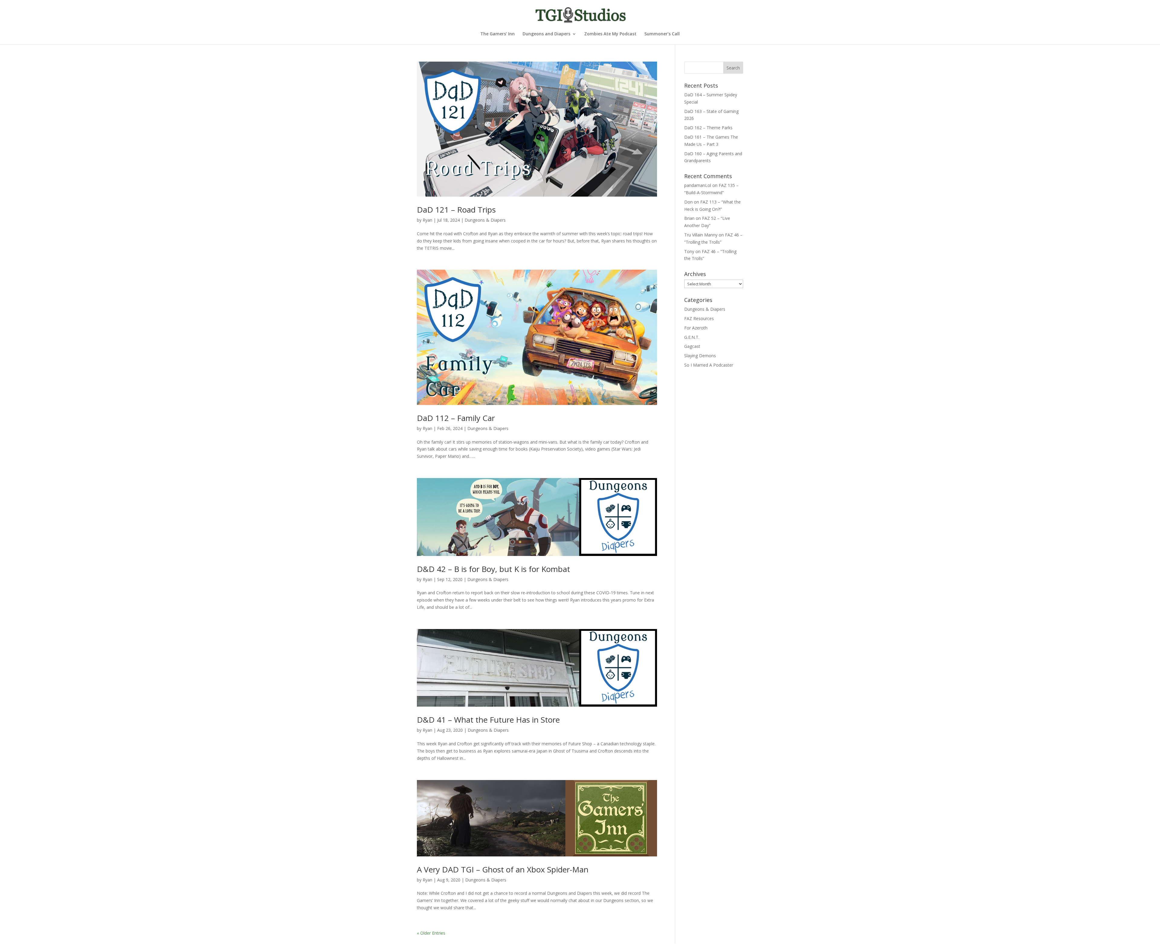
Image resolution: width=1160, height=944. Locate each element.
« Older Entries (431, 933)
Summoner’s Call (662, 34)
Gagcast (692, 346)
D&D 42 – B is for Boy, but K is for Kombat (493, 569)
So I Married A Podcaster (708, 365)
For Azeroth (695, 328)
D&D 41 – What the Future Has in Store (488, 719)
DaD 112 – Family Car (456, 418)
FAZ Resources (699, 318)
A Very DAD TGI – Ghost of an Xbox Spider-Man (502, 869)
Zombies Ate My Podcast (610, 34)
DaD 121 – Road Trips (456, 209)
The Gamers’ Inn (497, 34)
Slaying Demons (700, 355)
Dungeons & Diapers (485, 220)
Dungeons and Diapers (546, 34)
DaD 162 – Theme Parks (708, 127)
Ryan (427, 220)
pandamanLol (697, 185)
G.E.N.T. (691, 337)
